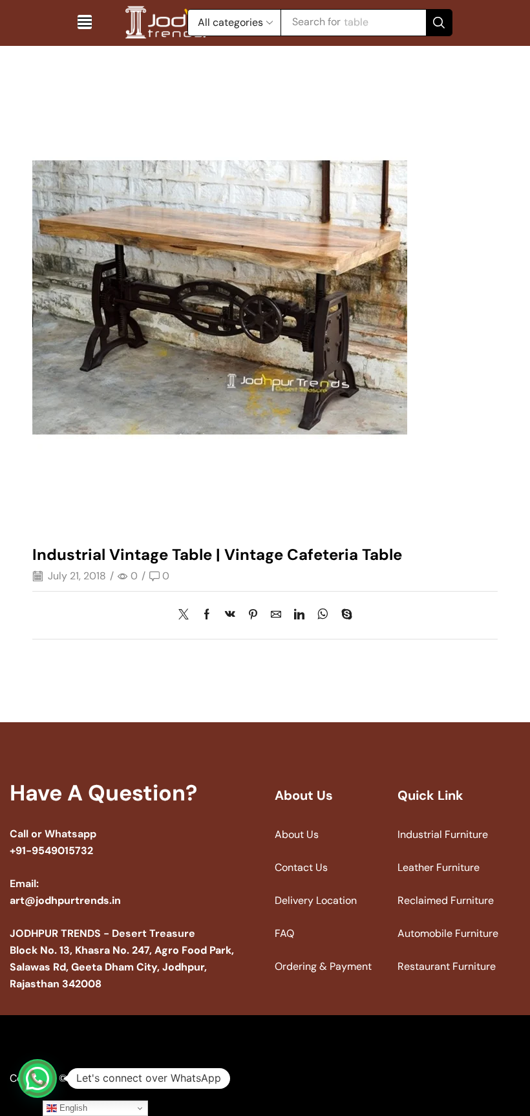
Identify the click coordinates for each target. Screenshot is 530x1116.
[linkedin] (299, 615)
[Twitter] (186, 615)
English (72, 1108)
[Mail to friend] (276, 615)
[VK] (230, 615)
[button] (85, 22)
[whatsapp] (323, 615)
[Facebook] (206, 615)
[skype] (343, 615)
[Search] (439, 23)
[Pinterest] (253, 615)
